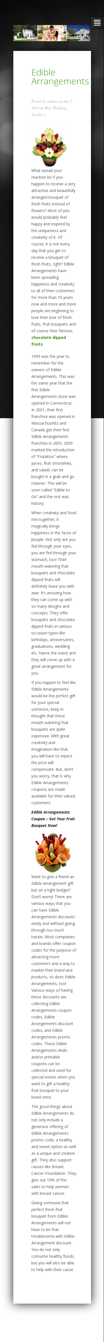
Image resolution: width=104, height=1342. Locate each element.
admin (52, 101)
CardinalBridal (54, 1318)
